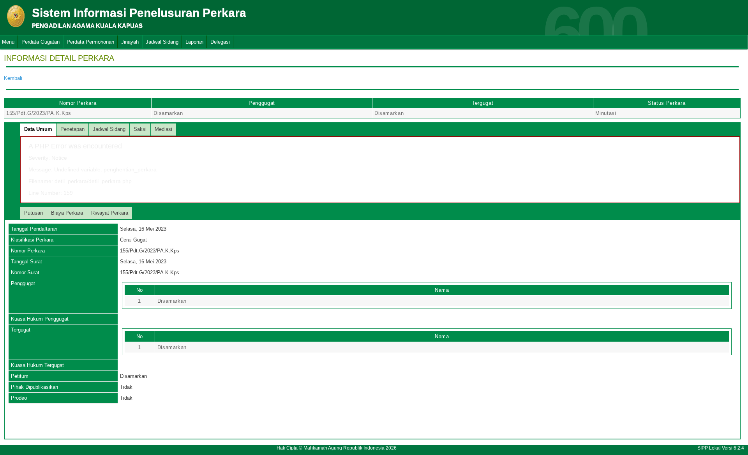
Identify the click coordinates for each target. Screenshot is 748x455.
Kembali (13, 78)
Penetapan (72, 129)
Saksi (140, 129)
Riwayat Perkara (109, 213)
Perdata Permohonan (90, 42)
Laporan (194, 42)
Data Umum (38, 129)
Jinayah (130, 42)
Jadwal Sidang (162, 42)
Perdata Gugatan (40, 42)
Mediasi (163, 129)
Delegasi (220, 42)
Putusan (33, 213)
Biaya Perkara (67, 213)
